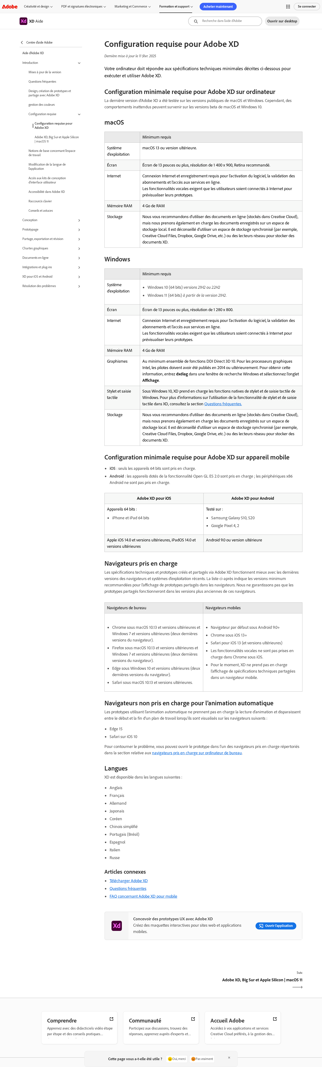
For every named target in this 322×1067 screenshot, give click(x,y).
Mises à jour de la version (45, 72)
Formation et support (174, 6)
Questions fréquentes (42, 82)
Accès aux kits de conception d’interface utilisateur (47, 180)
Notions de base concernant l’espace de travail (52, 153)
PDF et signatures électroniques (81, 6)
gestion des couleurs (42, 105)
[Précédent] (153, 984)
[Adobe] (9, 6)
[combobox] (225, 21)
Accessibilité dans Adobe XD (47, 192)
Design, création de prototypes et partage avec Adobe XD (50, 93)
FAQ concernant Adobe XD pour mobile (143, 896)
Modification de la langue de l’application (47, 166)
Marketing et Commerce (131, 6)
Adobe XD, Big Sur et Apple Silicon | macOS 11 (57, 139)
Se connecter (307, 6)
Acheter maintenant (218, 6)
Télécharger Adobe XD (129, 880)
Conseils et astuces (41, 211)
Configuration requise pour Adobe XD (53, 126)
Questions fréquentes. (223, 403)
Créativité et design (36, 6)
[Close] (229, 1057)
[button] (288, 6)
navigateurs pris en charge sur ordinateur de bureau (197, 752)
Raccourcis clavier (40, 201)
